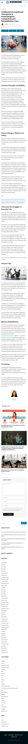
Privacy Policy (19, 734)
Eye (2, 677)
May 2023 (3, 633)
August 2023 (4, 629)
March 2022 (3, 648)
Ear (2, 675)
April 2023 (3, 635)
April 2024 (3, 614)
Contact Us (14, 736)
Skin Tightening (4, 696)
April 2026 (3, 571)
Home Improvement (5, 686)
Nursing (3, 694)
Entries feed (4, 722)
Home (5, 734)
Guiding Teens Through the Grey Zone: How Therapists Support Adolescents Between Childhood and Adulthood (12, 448)
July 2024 (3, 612)
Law (2, 690)
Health (2, 684)
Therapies (3, 9)
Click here (3, 257)
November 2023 (4, 625)
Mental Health (4, 692)
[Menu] (2, 2)
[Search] (26, 2)
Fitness (3, 679)
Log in (2, 719)
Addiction (3, 661)
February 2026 (4, 573)
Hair (2, 681)
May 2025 (3, 591)
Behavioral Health (5, 665)
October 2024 (4, 606)
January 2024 (4, 621)
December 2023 (4, 623)
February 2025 (4, 598)
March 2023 (3, 637)
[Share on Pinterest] (20, 31)
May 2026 (3, 569)
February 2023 (4, 639)
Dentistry (3, 669)
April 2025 (3, 594)
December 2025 (4, 577)
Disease (3, 673)
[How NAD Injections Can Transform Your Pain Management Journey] (14, 416)
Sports (2, 698)
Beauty (2, 663)
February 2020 (4, 652)
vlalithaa (6, 24)
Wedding (3, 709)
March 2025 (4, 596)
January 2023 (4, 641)
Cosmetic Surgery (5, 667)
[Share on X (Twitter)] (12, 31)
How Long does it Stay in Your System (9, 688)
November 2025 (4, 579)
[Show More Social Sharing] (25, 31)
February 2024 (4, 619)
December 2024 (4, 602)
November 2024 (4, 604)
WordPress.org (4, 726)
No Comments (18, 25)
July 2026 (3, 564)
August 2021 (4, 650)
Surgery (3, 700)
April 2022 (3, 646)
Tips (2, 704)
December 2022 (4, 644)
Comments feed (4, 724)
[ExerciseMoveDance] (14, 2)
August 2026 (4, 562)
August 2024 (4, 610)
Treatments (4, 706)
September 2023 (5, 627)
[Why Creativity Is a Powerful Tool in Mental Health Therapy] (14, 461)
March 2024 (4, 616)
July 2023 (3, 631)
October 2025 (4, 581)
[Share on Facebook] (5, 31)
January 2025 (4, 600)
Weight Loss (4, 711)
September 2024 (5, 608)
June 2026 (3, 566)
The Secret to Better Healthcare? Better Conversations (13, 532)
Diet (2, 671)
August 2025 (4, 585)
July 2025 (3, 587)
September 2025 (5, 583)
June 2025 (3, 589)
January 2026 (4, 575)
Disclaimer (11, 734)
